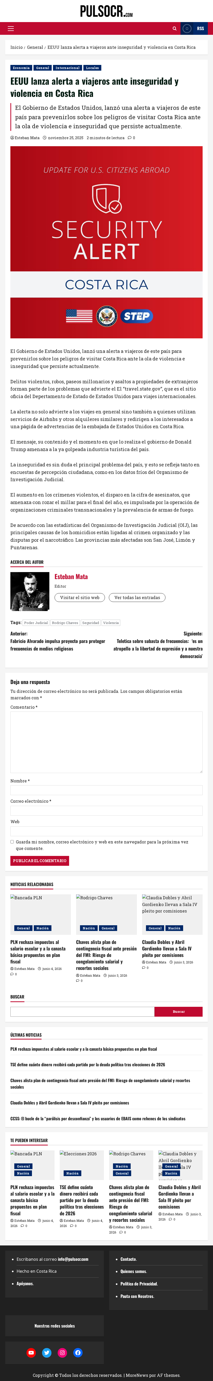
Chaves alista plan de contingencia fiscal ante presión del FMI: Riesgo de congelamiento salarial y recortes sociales (106, 954)
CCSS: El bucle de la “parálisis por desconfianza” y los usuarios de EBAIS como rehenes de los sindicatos (97, 1118)
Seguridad (90, 622)
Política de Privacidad (139, 1284)
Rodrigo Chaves (65, 622)
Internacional (67, 68)
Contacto (128, 1259)
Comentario (24, 707)
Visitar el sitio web (79, 597)
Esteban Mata (27, 137)
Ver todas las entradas (137, 597)
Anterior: (57, 641)
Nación (42, 928)
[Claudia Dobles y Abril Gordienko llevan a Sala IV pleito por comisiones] (172, 914)
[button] (10, 28)
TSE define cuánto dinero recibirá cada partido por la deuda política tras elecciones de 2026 (87, 1064)
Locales (92, 68)
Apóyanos (25, 1283)
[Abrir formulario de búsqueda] (175, 28)
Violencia (111, 622)
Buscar (17, 997)
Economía (21, 68)
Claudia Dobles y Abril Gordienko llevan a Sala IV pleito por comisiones (166, 948)
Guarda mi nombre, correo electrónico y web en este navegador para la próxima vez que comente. (102, 845)
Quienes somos (133, 1271)
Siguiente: (158, 644)
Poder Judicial (36, 622)
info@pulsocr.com (73, 1259)
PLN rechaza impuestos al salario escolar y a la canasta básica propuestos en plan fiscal (37, 951)
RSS (200, 28)
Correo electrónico (30, 801)
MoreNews (137, 1375)
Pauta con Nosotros (137, 1296)
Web (14, 821)
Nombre (20, 780)
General (42, 68)
